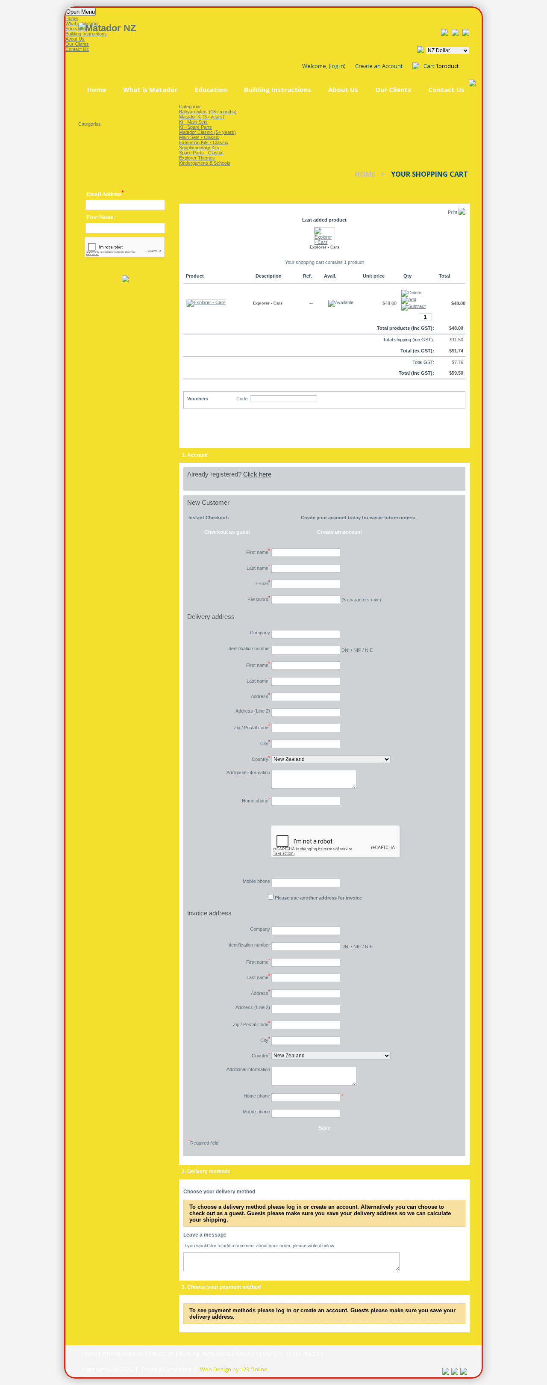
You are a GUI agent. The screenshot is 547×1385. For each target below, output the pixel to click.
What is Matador (150, 89)
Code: (242, 398)
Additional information (248, 772)
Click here (257, 474)
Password (258, 598)
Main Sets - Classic (199, 137)
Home (96, 89)
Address (260, 695)
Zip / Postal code (252, 727)
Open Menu (80, 12)
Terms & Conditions (166, 1369)
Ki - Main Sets (193, 121)
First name (258, 551)
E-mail (263, 583)
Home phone (256, 800)
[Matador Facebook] (444, 32)
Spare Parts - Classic (201, 152)
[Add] (408, 300)
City (265, 743)
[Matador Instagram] (455, 32)
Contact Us (446, 89)
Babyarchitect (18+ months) (208, 111)
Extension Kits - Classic (203, 142)
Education (211, 89)
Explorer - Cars (324, 247)
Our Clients (393, 89)
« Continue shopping (222, 430)
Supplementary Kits (199, 147)
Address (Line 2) (252, 710)
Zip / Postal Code (251, 1024)
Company (260, 632)
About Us (343, 89)
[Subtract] (413, 307)
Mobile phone (256, 881)
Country (261, 758)
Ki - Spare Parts (195, 127)
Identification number (248, 648)
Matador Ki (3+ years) (201, 116)
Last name (258, 567)
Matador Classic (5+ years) (207, 132)
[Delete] (412, 291)
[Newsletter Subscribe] (125, 278)
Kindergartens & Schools (204, 163)
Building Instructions (277, 89)
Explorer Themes (197, 157)
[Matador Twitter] (465, 32)
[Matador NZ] (178, 28)
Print (453, 212)
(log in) (337, 65)
